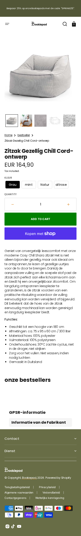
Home (8, 135)
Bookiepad (29, 478)
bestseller (24, 135)
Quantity (10, 194)
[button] (7, 24)
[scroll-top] (71, 526)
